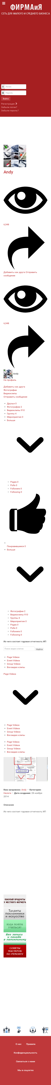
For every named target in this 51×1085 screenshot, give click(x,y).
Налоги (8, 793)
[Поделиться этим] (25, 269)
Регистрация (8, 103)
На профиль (10, 380)
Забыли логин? (9, 107)
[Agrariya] (15, 900)
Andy (8, 172)
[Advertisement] (25, 51)
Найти (39, 649)
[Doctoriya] (15, 938)
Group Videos (13, 664)
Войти (6, 99)
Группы (11, 413)
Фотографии (14, 407)
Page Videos (13, 657)
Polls (13, 485)
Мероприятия (15, 417)
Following (16, 492)
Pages (14, 482)
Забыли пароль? (10, 110)
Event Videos (13, 660)
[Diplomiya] (15, 925)
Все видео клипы (16, 667)
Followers (16, 488)
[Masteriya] (15, 951)
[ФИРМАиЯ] (25, 9)
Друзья (12, 403)
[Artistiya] (15, 913)
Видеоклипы (16, 410)
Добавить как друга (15, 272)
